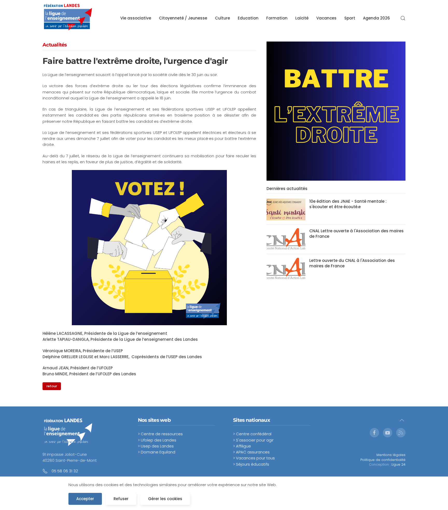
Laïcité (302, 18)
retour (51, 386)
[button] (402, 18)
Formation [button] (277, 18)
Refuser (121, 498)
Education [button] (248, 18)
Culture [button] (222, 18)
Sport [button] (349, 18)
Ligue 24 (398, 464)
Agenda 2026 (376, 18)
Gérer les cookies (165, 498)
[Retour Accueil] (68, 18)
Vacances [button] (326, 18)
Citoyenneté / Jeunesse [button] (183, 18)
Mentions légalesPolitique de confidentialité (382, 457)
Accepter (85, 498)
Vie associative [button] (135, 18)
